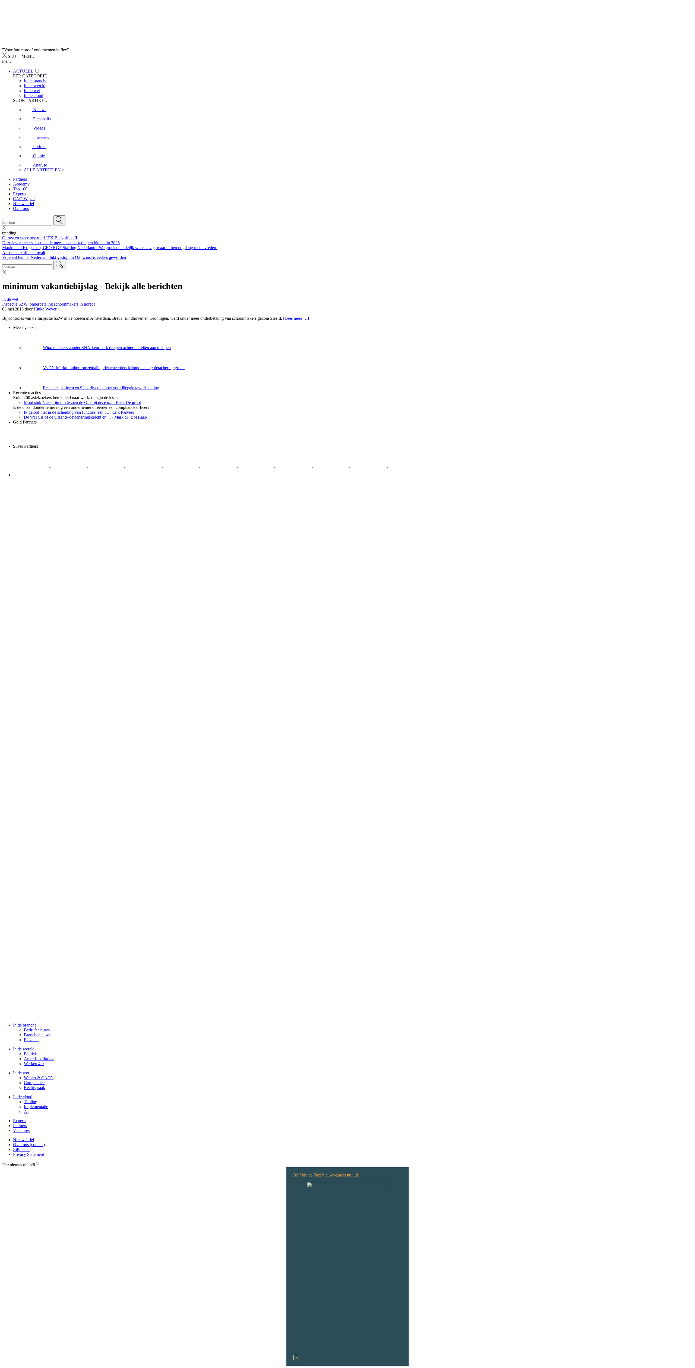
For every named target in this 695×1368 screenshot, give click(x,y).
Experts (19, 194)
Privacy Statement (28, 1154)
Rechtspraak (34, 1087)
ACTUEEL (23, 71)
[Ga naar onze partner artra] (219, 465)
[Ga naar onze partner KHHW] (225, 441)
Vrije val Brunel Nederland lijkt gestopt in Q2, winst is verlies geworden (64, 257)
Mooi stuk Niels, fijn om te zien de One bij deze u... (82, 402)
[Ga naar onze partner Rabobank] (256, 465)
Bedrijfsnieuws (37, 1030)
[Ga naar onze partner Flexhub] (31, 465)
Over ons (21, 208)
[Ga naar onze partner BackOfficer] (104, 441)
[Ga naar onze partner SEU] (69, 465)
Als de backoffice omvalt (23, 252)
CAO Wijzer (24, 198)
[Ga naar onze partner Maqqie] (181, 465)
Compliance (34, 1082)
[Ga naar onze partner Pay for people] (369, 465)
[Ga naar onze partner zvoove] (253, 441)
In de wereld (23, 1049)
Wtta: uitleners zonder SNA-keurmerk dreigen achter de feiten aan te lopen (107, 347)
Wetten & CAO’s (38, 1077)
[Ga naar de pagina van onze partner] (50, 507)
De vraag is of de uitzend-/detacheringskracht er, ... (85, 417)
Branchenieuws (37, 1035)
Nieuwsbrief (23, 203)
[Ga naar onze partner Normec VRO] (144, 465)
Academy (21, 184)
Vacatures (21, 1130)
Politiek (30, 1054)
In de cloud (22, 1096)
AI (26, 1111)
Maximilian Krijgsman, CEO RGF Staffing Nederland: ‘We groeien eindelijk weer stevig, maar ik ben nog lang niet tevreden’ (109, 247)
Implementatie (36, 1106)
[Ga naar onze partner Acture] (69, 441)
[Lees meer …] (296, 318)
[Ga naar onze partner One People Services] (140, 441)
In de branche (24, 1025)
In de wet (10, 299)
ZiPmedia (21, 1149)
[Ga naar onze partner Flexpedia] (177, 441)
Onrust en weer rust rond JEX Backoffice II (39, 238)
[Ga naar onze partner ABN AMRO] (294, 465)
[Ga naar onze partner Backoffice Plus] (31, 441)
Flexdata (31, 1039)
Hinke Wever (45, 309)
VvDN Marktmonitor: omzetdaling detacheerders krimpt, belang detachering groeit (114, 367)
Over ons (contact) (29, 1144)
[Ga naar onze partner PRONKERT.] (106, 465)
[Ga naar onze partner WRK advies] (406, 465)
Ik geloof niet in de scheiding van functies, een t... (79, 412)
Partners (20, 179)
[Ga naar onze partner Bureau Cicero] (206, 441)
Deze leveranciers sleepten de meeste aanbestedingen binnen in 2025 (61, 242)
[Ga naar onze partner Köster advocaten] (331, 465)
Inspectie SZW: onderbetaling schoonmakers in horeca (48, 304)
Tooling (30, 1101)
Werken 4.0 (34, 1063)
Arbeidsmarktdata (39, 1058)
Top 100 (20, 189)
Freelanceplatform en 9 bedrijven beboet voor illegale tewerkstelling (101, 387)
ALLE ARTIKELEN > (44, 170)
